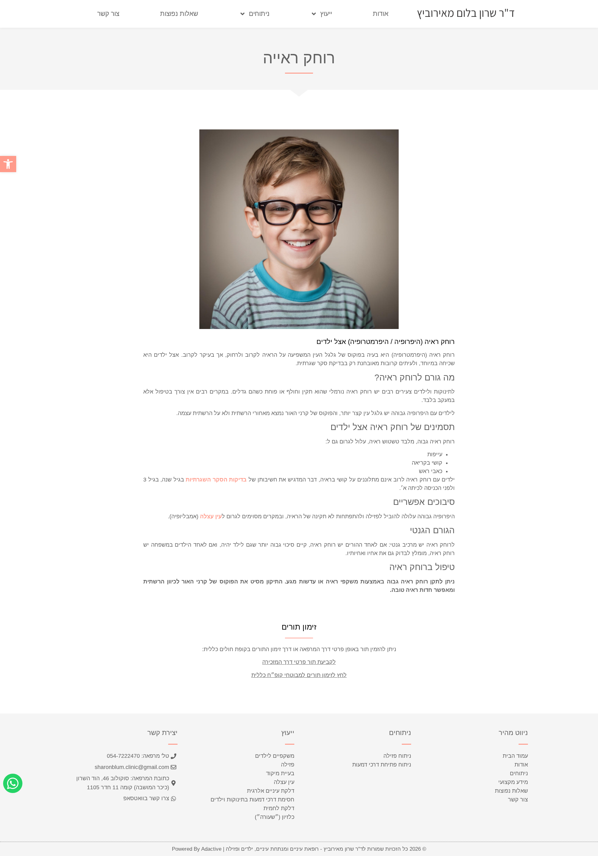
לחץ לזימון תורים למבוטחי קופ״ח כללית (299, 675)
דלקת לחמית (278, 808)
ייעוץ (326, 13)
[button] (8, 164)
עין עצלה (211, 516)
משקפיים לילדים (274, 756)
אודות (380, 13)
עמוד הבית (515, 756)
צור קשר (108, 13)
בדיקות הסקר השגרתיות (216, 479)
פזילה (287, 765)
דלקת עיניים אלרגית (270, 791)
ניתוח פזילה (397, 756)
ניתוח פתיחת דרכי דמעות (381, 765)
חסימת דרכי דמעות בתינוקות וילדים (252, 799)
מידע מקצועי (513, 782)
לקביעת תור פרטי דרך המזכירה (299, 662)
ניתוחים (259, 13)
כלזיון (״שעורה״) (274, 817)
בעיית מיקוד (280, 773)
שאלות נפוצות (179, 13)
